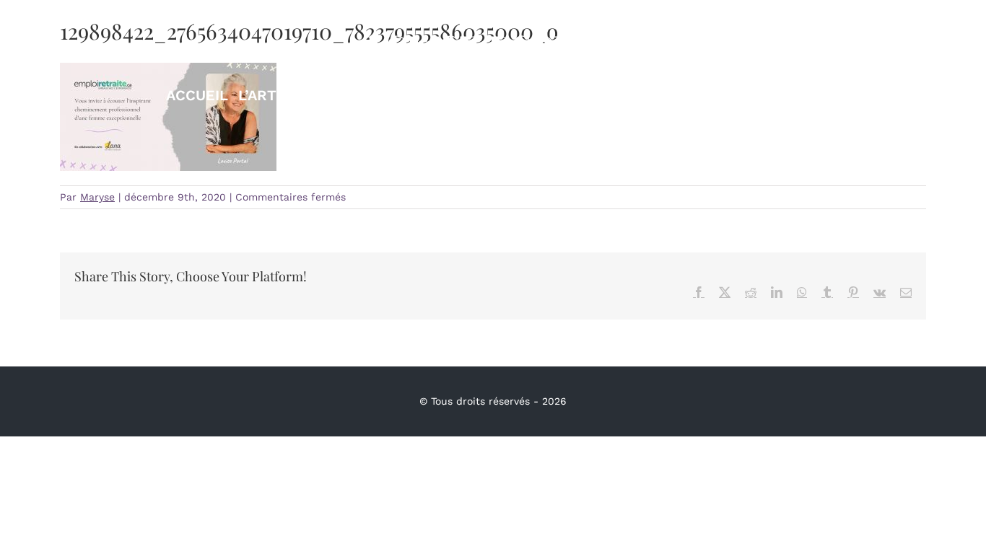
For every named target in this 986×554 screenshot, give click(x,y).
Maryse (97, 197)
